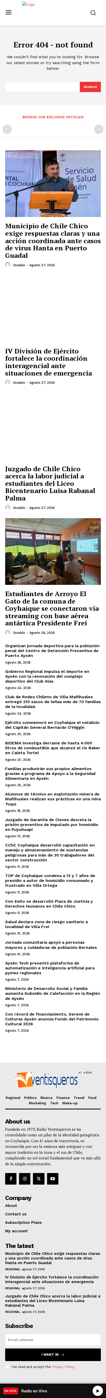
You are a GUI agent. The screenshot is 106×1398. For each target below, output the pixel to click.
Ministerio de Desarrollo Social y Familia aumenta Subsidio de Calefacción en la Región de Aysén (52, 993)
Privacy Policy (63, 1367)
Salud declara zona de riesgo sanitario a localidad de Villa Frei (46, 924)
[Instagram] (24, 1178)
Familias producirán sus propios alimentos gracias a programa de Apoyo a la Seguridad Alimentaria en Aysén (50, 773)
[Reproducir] (98, 1391)
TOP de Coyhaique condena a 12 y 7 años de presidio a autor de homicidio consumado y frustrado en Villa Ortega (50, 880)
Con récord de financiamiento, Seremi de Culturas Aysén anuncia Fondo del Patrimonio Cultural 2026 (52, 1019)
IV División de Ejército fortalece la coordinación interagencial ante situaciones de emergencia (48, 362)
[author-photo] (8, 265)
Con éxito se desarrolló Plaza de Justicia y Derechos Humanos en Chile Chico (49, 904)
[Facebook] (10, 1178)
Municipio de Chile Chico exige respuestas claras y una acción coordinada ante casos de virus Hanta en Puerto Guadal (53, 240)
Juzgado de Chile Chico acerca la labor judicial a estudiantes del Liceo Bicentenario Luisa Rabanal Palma (50, 483)
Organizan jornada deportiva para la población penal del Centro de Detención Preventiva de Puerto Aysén (52, 650)
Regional (12, 1269)
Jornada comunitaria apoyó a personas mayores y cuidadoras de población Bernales (51, 945)
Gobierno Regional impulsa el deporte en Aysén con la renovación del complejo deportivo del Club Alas (47, 676)
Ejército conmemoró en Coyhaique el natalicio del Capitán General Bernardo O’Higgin (52, 725)
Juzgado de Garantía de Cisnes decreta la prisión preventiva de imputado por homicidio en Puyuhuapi (51, 824)
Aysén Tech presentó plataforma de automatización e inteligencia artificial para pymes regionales (49, 968)
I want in (50, 1354)
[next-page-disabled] (98, 129)
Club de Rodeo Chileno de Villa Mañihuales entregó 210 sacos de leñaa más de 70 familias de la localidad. (53, 701)
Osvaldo (19, 265)
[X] (38, 1178)
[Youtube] (52, 1178)
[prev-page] (7, 129)
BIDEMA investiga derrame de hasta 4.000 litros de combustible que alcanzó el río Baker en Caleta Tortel (52, 748)
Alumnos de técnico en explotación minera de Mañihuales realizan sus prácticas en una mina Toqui (53, 799)
